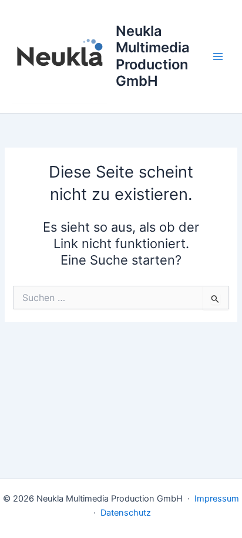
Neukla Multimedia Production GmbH (153, 55)
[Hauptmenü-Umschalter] (218, 56)
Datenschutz (125, 512)
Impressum (216, 498)
